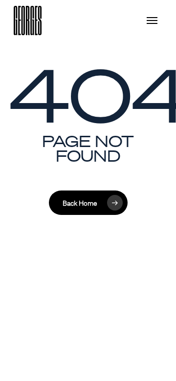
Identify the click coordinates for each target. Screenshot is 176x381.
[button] (154, 20)
